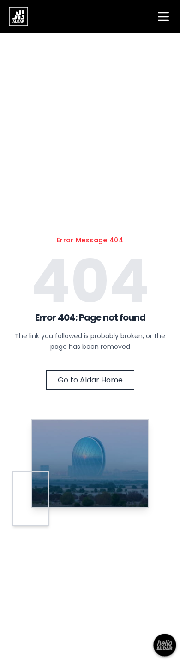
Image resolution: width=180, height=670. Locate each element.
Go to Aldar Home (90, 380)
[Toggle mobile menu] (163, 16)
